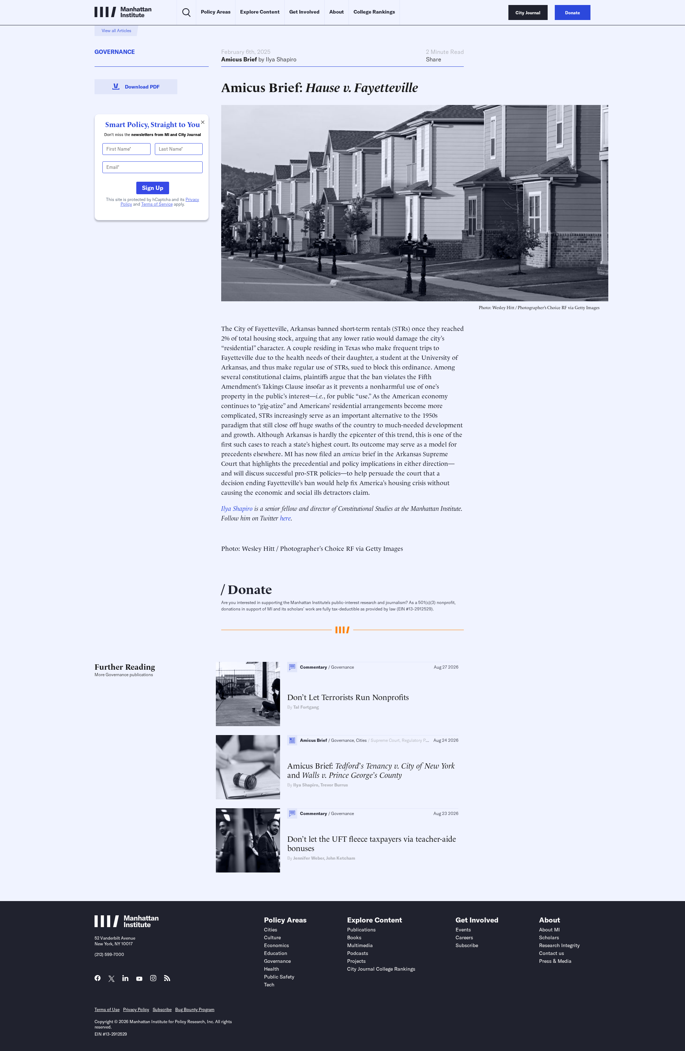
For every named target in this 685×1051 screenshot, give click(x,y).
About (336, 12)
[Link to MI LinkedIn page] (125, 979)
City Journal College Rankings (381, 969)
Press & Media (555, 961)
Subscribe (467, 945)
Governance (115, 51)
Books (354, 937)
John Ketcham (340, 858)
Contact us (551, 953)
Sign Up (152, 187)
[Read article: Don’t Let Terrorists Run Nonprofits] (248, 694)
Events (463, 929)
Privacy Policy (136, 1009)
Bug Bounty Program (194, 1009)
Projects (356, 961)
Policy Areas (215, 12)
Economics (276, 945)
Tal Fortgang (306, 707)
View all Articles (116, 30)
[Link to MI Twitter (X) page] (111, 979)
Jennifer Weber (308, 858)
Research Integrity (559, 945)
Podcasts (357, 953)
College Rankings (374, 12)
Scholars (549, 937)
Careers (464, 937)
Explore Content (260, 12)
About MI (549, 929)
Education (275, 953)
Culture (272, 937)
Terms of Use (107, 1009)
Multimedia (360, 945)
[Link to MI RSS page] (167, 979)
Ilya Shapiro (281, 59)
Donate (250, 588)
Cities (270, 929)
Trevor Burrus (334, 785)
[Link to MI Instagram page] (153, 980)
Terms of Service (157, 204)
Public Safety (279, 977)
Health (271, 969)
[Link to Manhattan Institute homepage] (127, 925)
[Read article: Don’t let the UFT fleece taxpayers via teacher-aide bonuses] (248, 840)
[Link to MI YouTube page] (139, 979)
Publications (361, 929)
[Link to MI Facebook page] (98, 979)
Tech (269, 984)
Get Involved (304, 12)
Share (433, 59)
